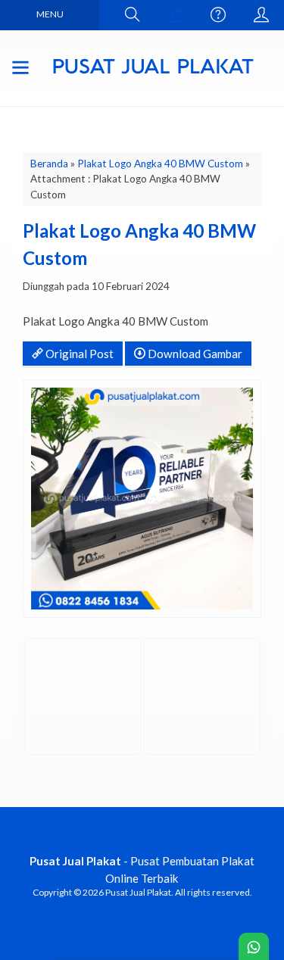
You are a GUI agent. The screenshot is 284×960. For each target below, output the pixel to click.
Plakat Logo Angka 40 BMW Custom (160, 163)
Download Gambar (193, 353)
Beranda (49, 163)
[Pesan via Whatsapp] (175, 15)
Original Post (78, 353)
